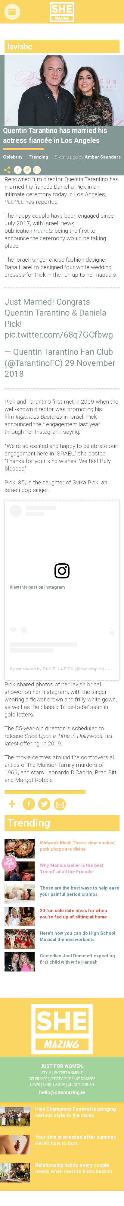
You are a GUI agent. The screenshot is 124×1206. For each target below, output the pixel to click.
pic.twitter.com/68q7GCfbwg (59, 335)
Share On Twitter (27, 170)
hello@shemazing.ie (62, 1092)
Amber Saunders (103, 157)
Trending (38, 157)
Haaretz (43, 230)
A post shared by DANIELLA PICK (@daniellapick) (57, 668)
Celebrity (13, 157)
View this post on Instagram (37, 587)
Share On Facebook (18, 170)
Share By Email (37, 170)
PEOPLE (14, 201)
